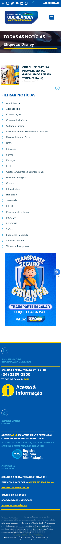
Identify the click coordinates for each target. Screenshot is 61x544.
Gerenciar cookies (10, 537)
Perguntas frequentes (15, 488)
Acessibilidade (51, 3)
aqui (26, 380)
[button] (51, 17)
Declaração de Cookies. (22, 532)
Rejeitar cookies (26, 537)
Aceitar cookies (40, 537)
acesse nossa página (41, 483)
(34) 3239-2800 (15, 375)
